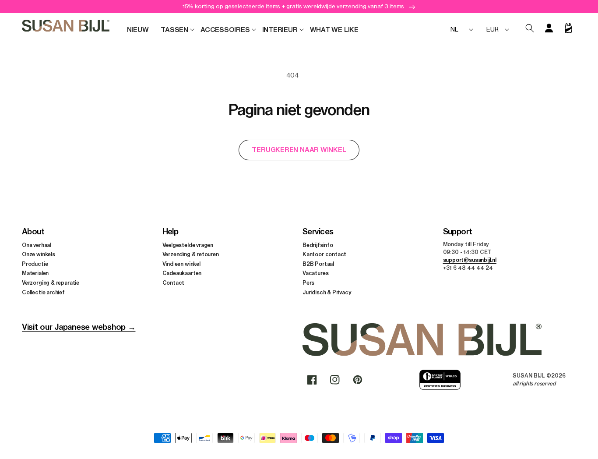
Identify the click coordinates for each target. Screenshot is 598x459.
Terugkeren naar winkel (299, 149)
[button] (174, 29)
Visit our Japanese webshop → (78, 327)
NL (454, 29)
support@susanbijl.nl (469, 260)
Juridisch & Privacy (327, 292)
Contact (173, 282)
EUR (492, 29)
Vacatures (315, 273)
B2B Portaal (318, 264)
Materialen (35, 273)
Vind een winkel (181, 264)
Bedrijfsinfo (318, 245)
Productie (35, 264)
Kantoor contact (324, 254)
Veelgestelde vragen (188, 245)
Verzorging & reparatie (50, 282)
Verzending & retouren (190, 254)
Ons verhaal (36, 245)
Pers (308, 282)
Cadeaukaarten (182, 273)
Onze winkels (38, 254)
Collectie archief (43, 292)
